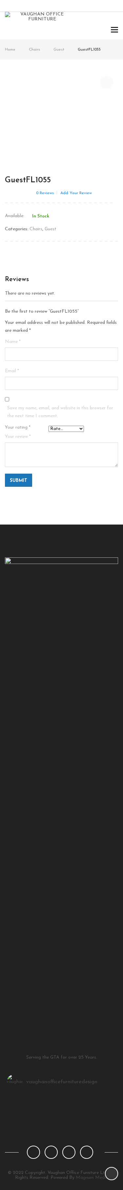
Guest (58, 50)
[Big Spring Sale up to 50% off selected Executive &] (61, 1099)
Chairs (34, 50)
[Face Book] (33, 1152)
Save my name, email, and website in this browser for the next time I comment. (60, 412)
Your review (18, 436)
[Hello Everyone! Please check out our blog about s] (61, 1125)
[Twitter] (51, 1152)
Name (13, 341)
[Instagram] (86, 1152)
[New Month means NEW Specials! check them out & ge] (61, 1133)
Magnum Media (92, 1177)
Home (10, 50)
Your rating (18, 427)
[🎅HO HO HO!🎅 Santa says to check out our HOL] (61, 1116)
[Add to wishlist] (106, 82)
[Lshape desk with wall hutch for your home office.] (61, 1108)
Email (12, 371)
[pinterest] (68, 1152)
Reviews (45, 193)
